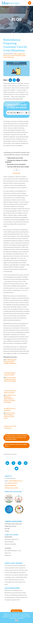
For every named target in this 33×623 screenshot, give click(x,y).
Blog (15, 54)
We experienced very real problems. (16, 164)
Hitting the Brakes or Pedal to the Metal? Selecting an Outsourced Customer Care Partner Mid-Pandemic (16, 437)
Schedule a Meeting (10, 485)
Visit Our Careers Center (11, 488)
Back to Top (15, 611)
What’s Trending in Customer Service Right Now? (16, 445)
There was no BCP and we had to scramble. (18, 167)
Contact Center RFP (15, 56)
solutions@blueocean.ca (15, 481)
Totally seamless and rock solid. (15, 158)
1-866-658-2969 (12, 483)
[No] (31, 617)
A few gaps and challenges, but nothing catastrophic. (16, 161)
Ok (16, 620)
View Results (16, 173)
